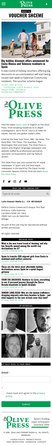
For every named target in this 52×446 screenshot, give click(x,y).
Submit (26, 404)
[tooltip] (13, 321)
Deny (26, 283)
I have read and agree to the (25, 395)
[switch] (44, 225)
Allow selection (26, 270)
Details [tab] (26, 166)
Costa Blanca (24, 87)
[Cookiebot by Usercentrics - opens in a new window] (37, 158)
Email (6, 372)
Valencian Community (13, 92)
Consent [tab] (9, 166)
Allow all (26, 257)
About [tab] (42, 166)
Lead (36, 87)
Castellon (9, 87)
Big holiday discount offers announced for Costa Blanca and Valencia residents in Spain (25, 63)
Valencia (21, 90)
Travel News (8, 90)
